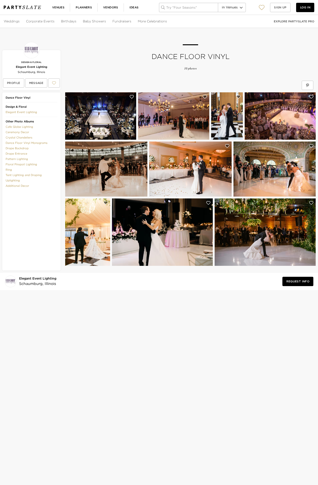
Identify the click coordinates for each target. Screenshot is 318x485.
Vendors (110, 7)
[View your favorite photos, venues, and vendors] (261, 7)
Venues (58, 7)
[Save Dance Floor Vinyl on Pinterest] (307, 85)
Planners (84, 7)
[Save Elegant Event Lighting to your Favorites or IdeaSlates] (54, 83)
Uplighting (13, 180)
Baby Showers (94, 21)
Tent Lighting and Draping (24, 175)
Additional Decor (17, 185)
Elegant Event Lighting (31, 67)
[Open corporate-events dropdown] (54, 21)
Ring (9, 169)
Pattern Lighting (17, 159)
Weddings (12, 21)
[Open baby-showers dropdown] (106, 21)
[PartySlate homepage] (22, 7)
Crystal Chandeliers (19, 137)
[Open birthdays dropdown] (76, 21)
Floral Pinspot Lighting (21, 164)
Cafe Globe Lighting (19, 126)
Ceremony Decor (17, 132)
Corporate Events (40, 21)
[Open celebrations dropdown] (167, 21)
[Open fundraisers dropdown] (131, 21)
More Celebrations (152, 21)
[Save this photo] (132, 97)
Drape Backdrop (17, 148)
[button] (261, 7)
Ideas (134, 7)
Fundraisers (121, 21)
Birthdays (68, 21)
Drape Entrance (16, 153)
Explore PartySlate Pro (294, 21)
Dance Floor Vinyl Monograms (26, 143)
